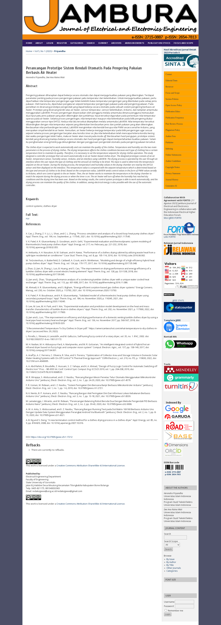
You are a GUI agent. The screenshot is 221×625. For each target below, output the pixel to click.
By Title (170, 565)
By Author (171, 562)
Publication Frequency (175, 117)
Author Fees (171, 136)
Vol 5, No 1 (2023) (43, 51)
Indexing (169, 148)
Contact (169, 74)
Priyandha (59, 51)
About (39, 43)
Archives (116, 43)
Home (29, 43)
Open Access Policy (174, 105)
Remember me (175, 610)
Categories (171, 570)
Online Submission (173, 155)
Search (91, 43)
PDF (28, 219)
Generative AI (171, 186)
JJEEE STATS (178, 300)
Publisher (169, 142)
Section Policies (172, 99)
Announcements (134, 43)
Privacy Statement (173, 173)
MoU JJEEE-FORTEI (172, 217)
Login (49, 43)
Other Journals (173, 567)
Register (62, 43)
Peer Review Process (174, 124)
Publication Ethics (173, 111)
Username (169, 601)
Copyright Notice (173, 167)
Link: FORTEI (170, 236)
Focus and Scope (173, 93)
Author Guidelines (173, 161)
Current (103, 43)
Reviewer (169, 87)
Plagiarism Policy (173, 130)
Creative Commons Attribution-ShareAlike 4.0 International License (90, 465)
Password (169, 606)
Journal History (172, 179)
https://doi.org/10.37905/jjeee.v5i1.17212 (52, 437)
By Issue (170, 559)
